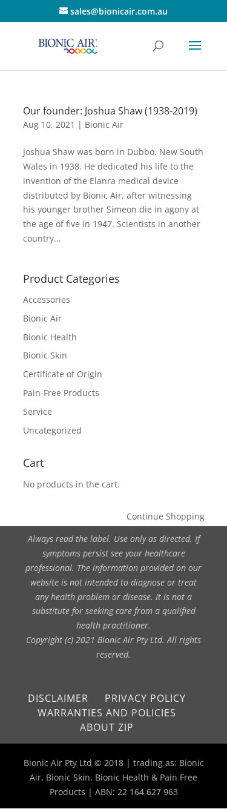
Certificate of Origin (62, 374)
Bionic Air (104, 124)
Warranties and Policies (107, 712)
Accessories (46, 299)
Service (37, 411)
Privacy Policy (145, 698)
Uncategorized (52, 430)
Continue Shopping (166, 516)
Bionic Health (50, 337)
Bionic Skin (45, 355)
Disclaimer (58, 698)
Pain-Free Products (61, 392)
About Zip (107, 727)
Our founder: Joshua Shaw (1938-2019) (110, 110)
